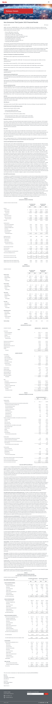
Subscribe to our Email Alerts (33, 692)
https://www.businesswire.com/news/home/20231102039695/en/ (28, 672)
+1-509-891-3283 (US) (9, 697)
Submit (46, 693)
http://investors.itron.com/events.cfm (10, 126)
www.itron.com (11, 136)
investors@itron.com (8, 695)
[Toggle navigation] (48, 2)
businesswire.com (14, 672)
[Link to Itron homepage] (3, 2)
